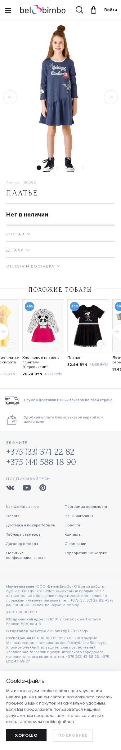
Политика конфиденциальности (26, 555)
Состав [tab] (15, 234)
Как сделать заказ (22, 506)
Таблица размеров (23, 534)
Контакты (73, 534)
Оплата (13, 516)
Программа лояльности (86, 506)
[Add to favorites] (11, 344)
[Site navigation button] (8, 11)
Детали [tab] (15, 250)
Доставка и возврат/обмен (30, 525)
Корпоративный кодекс (86, 553)
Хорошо (26, 735)
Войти (107, 9)
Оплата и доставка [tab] (30, 266)
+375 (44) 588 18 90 (41, 462)
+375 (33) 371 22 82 (40, 452)
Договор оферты (22, 544)
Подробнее (72, 735)
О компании (75, 544)
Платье (73, 357)
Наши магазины (79, 516)
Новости (72, 525)
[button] (10, 97)
